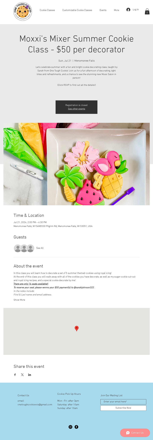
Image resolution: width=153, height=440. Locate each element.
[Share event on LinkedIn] (29, 375)
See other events (76, 108)
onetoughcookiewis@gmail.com (35, 404)
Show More (19, 300)
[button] (147, 11)
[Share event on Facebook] (15, 375)
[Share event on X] (22, 375)
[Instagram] (70, 427)
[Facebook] (76, 427)
